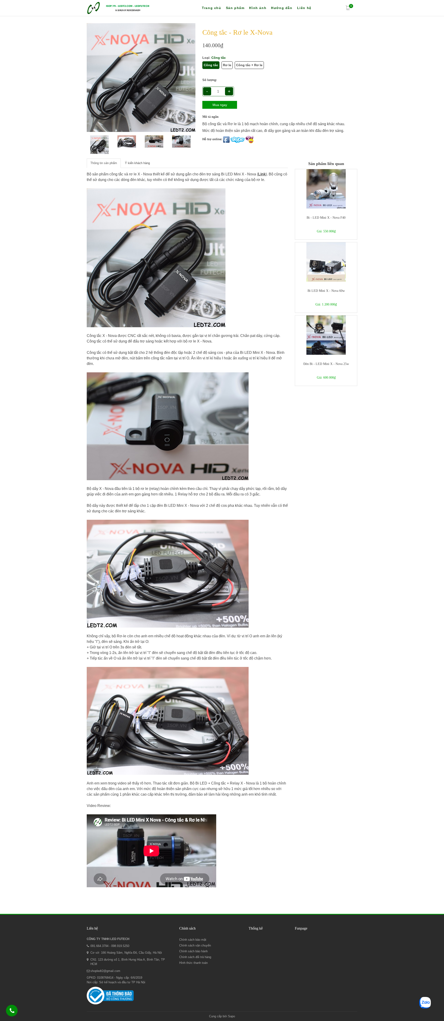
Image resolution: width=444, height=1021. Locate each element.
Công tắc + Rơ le (249, 65)
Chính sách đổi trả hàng (195, 957)
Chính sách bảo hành (193, 951)
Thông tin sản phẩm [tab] (103, 163)
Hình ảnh (257, 8)
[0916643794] (12, 1011)
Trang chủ (211, 8)
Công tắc (211, 65)
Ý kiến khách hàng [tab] (137, 163)
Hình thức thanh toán (193, 963)
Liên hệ (304, 8)
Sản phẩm (235, 8)
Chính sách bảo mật (192, 939)
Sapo (231, 1016)
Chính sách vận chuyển (195, 945)
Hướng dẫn (281, 8)
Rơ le (227, 65)
